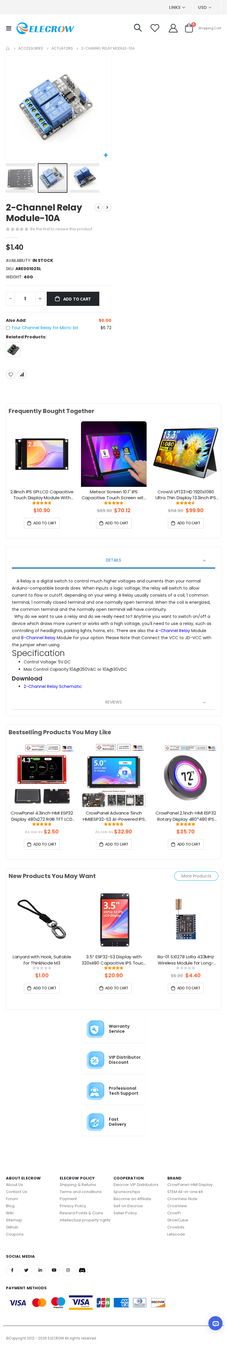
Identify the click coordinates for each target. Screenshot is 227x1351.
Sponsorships (127, 1192)
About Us (14, 1184)
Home (8, 48)
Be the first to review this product (61, 229)
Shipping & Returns (78, 1184)
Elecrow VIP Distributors (136, 1184)
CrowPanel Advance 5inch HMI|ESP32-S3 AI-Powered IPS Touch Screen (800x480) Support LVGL (114, 816)
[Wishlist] (155, 28)
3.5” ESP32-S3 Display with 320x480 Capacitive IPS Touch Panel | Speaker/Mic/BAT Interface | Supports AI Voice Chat (114, 960)
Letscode (176, 1234)
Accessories (30, 48)
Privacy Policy (73, 1206)
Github (12, 1227)
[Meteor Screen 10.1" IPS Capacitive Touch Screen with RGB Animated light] (113, 454)
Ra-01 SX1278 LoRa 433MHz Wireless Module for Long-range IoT (186, 960)
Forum (12, 1199)
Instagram (68, 1270)
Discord (82, 1270)
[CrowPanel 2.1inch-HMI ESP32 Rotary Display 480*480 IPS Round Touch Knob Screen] (185, 775)
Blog (10, 1206)
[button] (106, 155)
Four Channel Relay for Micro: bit (45, 328)
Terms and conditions (81, 1192)
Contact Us (16, 1192)
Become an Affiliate (132, 1199)
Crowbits (176, 1227)
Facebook (12, 1270)
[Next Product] (107, 207)
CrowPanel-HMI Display (190, 1184)
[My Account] (173, 28)
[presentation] (13, 461)
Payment (68, 1199)
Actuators (62, 48)
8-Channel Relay (39, 638)
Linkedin (40, 1270)
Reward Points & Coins (81, 1213)
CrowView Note (182, 1199)
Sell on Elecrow (128, 1206)
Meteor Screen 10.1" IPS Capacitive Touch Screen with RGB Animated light (114, 495)
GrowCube (178, 1220)
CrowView (177, 1206)
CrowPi (174, 1213)
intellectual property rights (85, 1220)
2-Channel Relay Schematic (53, 686)
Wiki (10, 1213)
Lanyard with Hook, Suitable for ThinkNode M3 (42, 960)
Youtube (54, 1270)
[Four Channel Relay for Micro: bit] (13, 349)
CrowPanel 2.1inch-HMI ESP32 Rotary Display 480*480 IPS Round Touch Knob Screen (185, 816)
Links (175, 7)
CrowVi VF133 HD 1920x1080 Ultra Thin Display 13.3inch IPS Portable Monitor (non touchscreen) (185, 495)
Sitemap (14, 1220)
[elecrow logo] (44, 28)
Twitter (26, 1270)
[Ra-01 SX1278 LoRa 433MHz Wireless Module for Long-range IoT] (185, 919)
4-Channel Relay (173, 631)
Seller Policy (125, 1213)
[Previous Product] (98, 207)
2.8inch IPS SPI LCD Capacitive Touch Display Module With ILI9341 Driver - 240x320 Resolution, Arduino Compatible (42, 495)
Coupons (15, 1234)
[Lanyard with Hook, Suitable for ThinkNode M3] (41, 919)
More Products (196, 876)
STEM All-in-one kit (185, 1192)
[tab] (113, 561)
